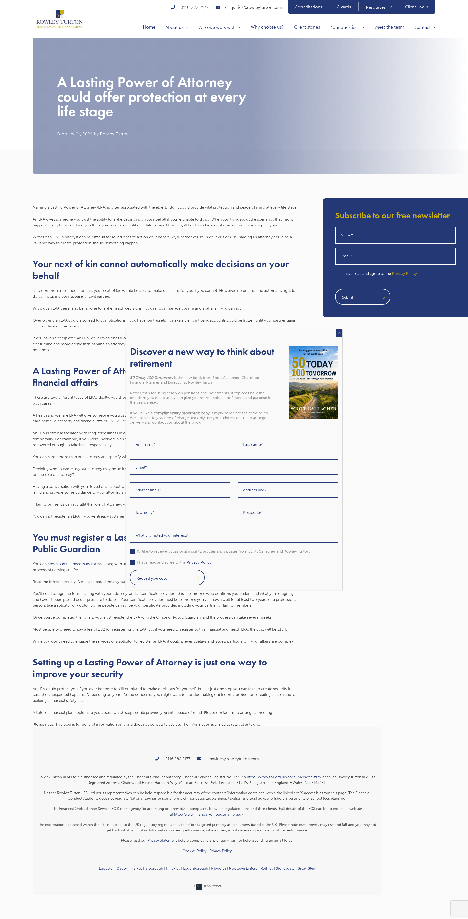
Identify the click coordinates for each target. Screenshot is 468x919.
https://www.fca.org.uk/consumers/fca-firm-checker (291, 777)
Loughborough (195, 868)
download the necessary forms (75, 564)
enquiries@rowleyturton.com (254, 7)
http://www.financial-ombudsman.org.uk (208, 814)
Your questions (345, 27)
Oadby (122, 868)
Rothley (267, 868)
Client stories (307, 27)
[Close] (339, 333)
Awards (344, 6)
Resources (376, 7)
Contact (423, 27)
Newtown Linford (243, 868)
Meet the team (389, 27)
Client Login (416, 6)
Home (149, 27)
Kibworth (218, 868)
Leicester (106, 868)
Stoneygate (285, 868)
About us (175, 27)
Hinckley (173, 868)
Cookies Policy (194, 851)
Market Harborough (146, 868)
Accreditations (308, 6)
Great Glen (306, 868)
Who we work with (217, 27)
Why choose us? (267, 27)
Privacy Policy (404, 273)
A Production (207, 886)
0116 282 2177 (194, 7)
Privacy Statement (162, 840)
